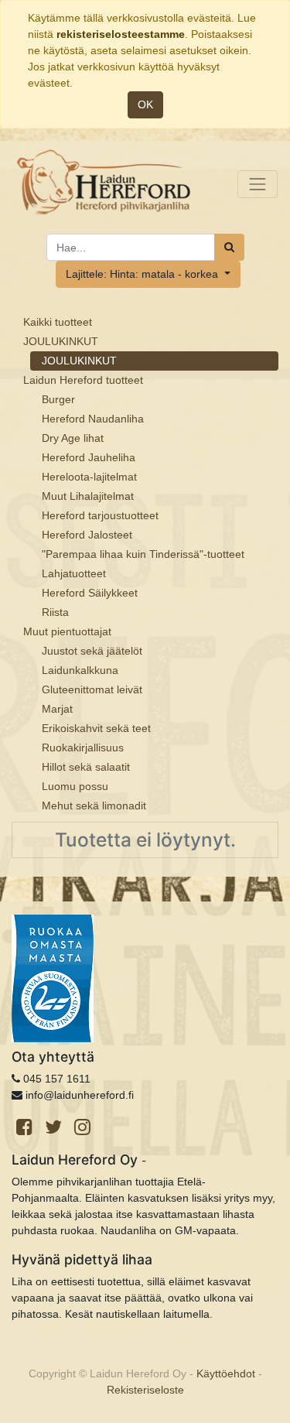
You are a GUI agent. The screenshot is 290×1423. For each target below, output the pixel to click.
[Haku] (229, 247)
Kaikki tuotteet (57, 322)
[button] (148, 274)
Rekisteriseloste (145, 1390)
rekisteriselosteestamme (120, 34)
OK (145, 104)
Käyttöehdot (225, 1373)
